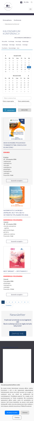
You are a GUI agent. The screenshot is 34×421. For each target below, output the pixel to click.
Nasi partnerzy (10, 372)
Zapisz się (18, 333)
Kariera (8, 375)
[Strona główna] (6, 6)
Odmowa (24, 412)
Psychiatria (4, 48)
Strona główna (7, 20)
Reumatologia (12, 48)
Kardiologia (11, 41)
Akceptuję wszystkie (12, 412)
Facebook (21, 3)
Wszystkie (4, 41)
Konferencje (17, 20)
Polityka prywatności (12, 379)
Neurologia (18, 41)
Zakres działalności (12, 356)
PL (25, 2)
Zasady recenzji (11, 368)
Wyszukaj (10, 110)
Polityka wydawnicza (12, 364)
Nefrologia (12, 44)
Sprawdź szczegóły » (17, 180)
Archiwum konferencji (22, 37)
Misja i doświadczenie (13, 360)
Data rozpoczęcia (8, 101)
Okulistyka (18, 44)
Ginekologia (5, 44)
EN (27, 2)
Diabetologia (25, 41)
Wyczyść (24, 110)
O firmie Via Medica (12, 353)
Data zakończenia (23, 101)
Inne (18, 48)
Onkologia (25, 44)
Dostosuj (17, 417)
